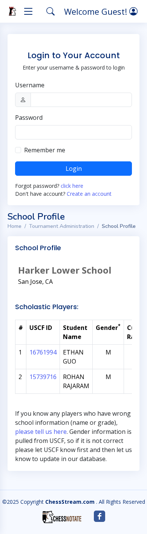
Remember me (44, 150)
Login (74, 168)
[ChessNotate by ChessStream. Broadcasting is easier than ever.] (62, 517)
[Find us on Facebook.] (99, 516)
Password (29, 117)
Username (29, 85)
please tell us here (41, 431)
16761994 (43, 352)
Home (14, 226)
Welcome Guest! (96, 11)
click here (72, 185)
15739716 (43, 377)
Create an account (89, 193)
